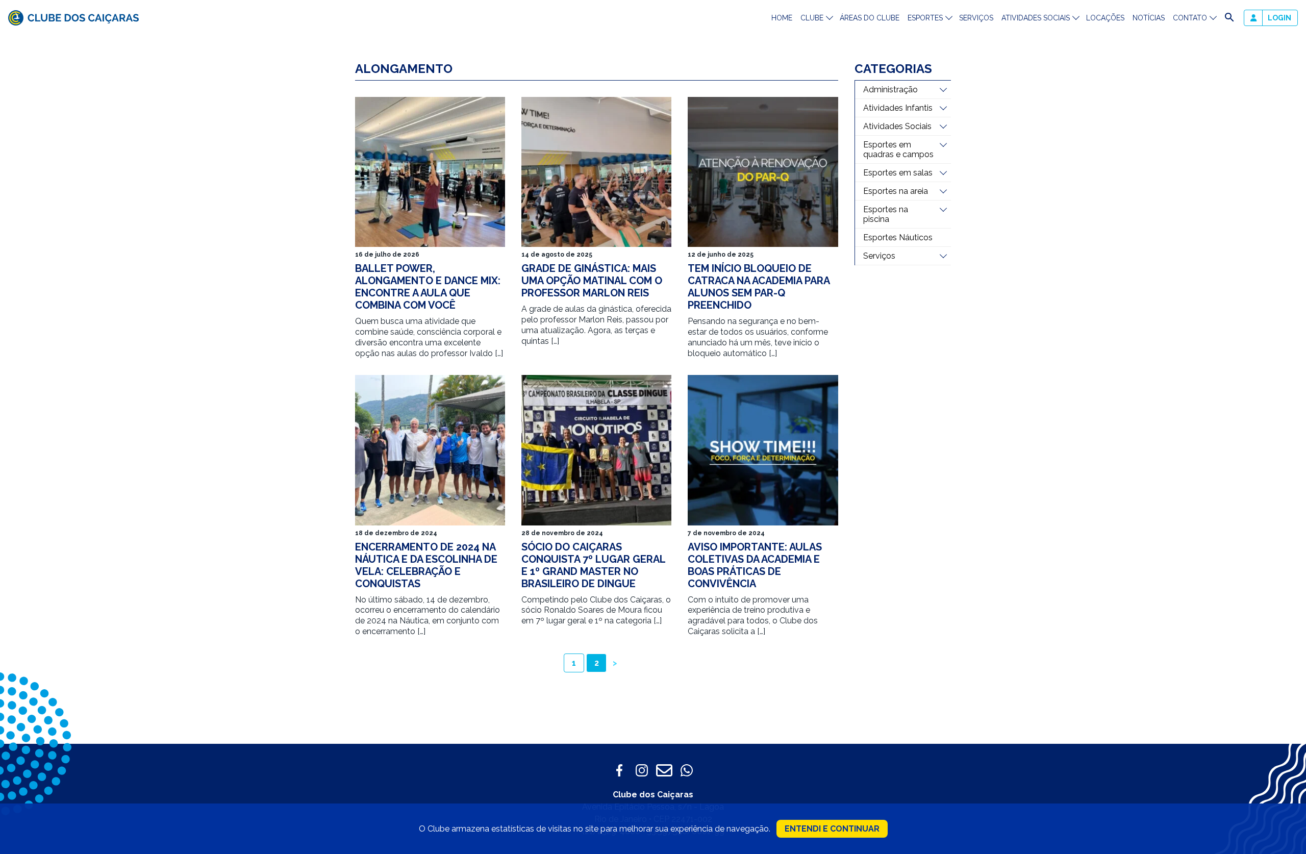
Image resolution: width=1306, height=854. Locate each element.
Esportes (925, 18)
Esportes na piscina (885, 214)
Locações (1105, 18)
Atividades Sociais (897, 126)
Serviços (976, 18)
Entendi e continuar (832, 829)
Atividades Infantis (898, 108)
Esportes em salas (898, 173)
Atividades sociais (1035, 18)
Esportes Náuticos (898, 237)
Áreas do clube (869, 18)
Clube (811, 18)
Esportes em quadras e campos (898, 149)
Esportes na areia (895, 191)
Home (781, 18)
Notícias (1149, 18)
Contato (1190, 18)
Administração (890, 89)
